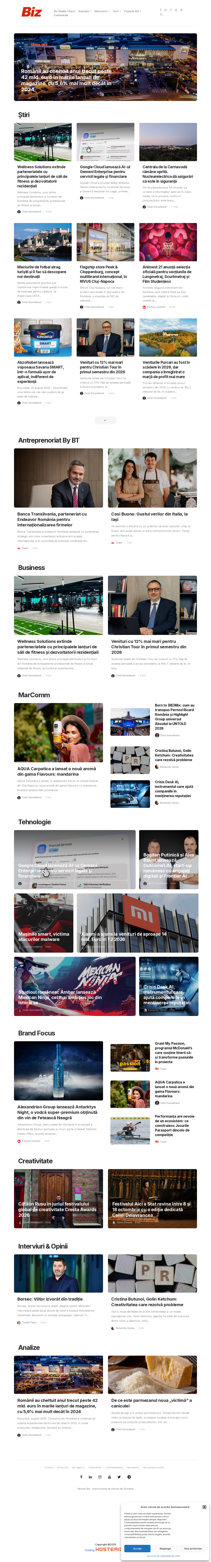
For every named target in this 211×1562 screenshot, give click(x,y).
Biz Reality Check (64, 11)
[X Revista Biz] (90, 1477)
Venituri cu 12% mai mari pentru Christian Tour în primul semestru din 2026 (102, 367)
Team (29, 70)
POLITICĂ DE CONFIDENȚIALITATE (163, 1556)
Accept (137, 1548)
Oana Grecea (124, 1222)
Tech (116, 11)
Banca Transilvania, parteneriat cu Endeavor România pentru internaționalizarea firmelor (52, 519)
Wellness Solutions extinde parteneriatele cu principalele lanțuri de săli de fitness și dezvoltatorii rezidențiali (42, 176)
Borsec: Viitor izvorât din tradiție (50, 1299)
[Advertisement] (105, 1520)
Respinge (165, 1548)
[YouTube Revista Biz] (109, 1477)
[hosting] (111, 1550)
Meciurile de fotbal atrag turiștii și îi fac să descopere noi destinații (41, 272)
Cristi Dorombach (32, 211)
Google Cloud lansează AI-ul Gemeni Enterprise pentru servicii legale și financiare (105, 172)
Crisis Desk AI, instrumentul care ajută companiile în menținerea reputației (167, 994)
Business (83, 11)
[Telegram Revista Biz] (129, 1477)
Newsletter (133, 1467)
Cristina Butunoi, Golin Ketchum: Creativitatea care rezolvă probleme (174, 755)
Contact (48, 1467)
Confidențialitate (114, 1467)
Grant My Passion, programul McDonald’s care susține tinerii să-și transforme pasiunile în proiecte (174, 1052)
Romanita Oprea (169, 766)
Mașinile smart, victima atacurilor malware (43, 936)
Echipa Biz (62, 1467)
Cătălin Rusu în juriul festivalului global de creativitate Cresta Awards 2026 (57, 1209)
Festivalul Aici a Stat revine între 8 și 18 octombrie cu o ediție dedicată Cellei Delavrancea (151, 1209)
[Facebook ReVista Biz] (81, 1477)
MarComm (100, 11)
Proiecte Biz (131, 11)
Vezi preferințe (193, 1548)
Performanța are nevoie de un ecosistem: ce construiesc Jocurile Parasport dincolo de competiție (175, 1125)
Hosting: (90, 1550)
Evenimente (61, 15)
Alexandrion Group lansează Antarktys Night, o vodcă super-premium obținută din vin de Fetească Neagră (57, 1112)
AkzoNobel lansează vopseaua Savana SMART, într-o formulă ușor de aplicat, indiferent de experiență (40, 372)
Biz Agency (78, 1467)
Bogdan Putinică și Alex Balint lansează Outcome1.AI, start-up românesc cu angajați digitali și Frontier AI (168, 865)
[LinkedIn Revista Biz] (119, 1477)
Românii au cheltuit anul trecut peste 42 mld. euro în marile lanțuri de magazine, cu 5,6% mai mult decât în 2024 (57, 1406)
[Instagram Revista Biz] (99, 1477)
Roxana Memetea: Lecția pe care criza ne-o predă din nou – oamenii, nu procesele (67, 83)
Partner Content (156, 307)
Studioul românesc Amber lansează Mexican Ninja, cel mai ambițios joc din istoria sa (60, 997)
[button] (204, 1507)
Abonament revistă (153, 1467)
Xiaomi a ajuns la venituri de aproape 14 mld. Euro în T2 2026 (124, 936)
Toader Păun (29, 1322)
